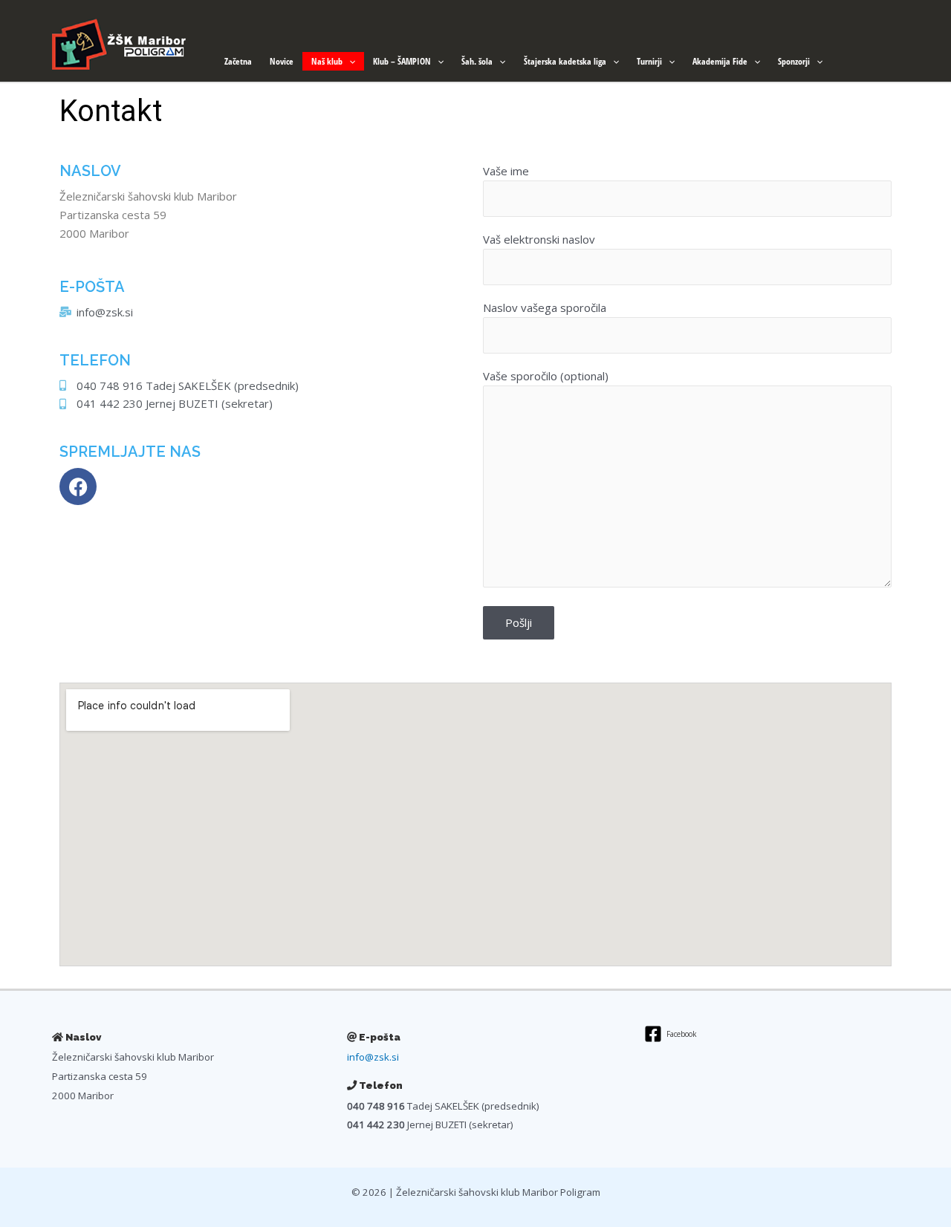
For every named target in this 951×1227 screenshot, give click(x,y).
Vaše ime (506, 170)
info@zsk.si (373, 1057)
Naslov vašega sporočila (544, 307)
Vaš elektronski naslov (539, 239)
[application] (349, 61)
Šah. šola (477, 61)
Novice (281, 61)
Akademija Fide (719, 61)
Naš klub (327, 61)
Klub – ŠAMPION (402, 61)
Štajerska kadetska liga (565, 61)
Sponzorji (794, 61)
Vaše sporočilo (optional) (545, 375)
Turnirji (649, 61)
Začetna (238, 61)
